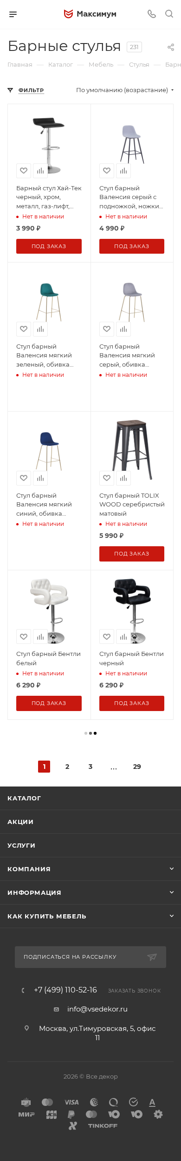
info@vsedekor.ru (97, 1009)
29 (137, 766)
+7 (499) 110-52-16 (65, 990)
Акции (20, 821)
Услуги (21, 845)
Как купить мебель (46, 916)
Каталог (24, 798)
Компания (29, 869)
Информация (34, 892)
